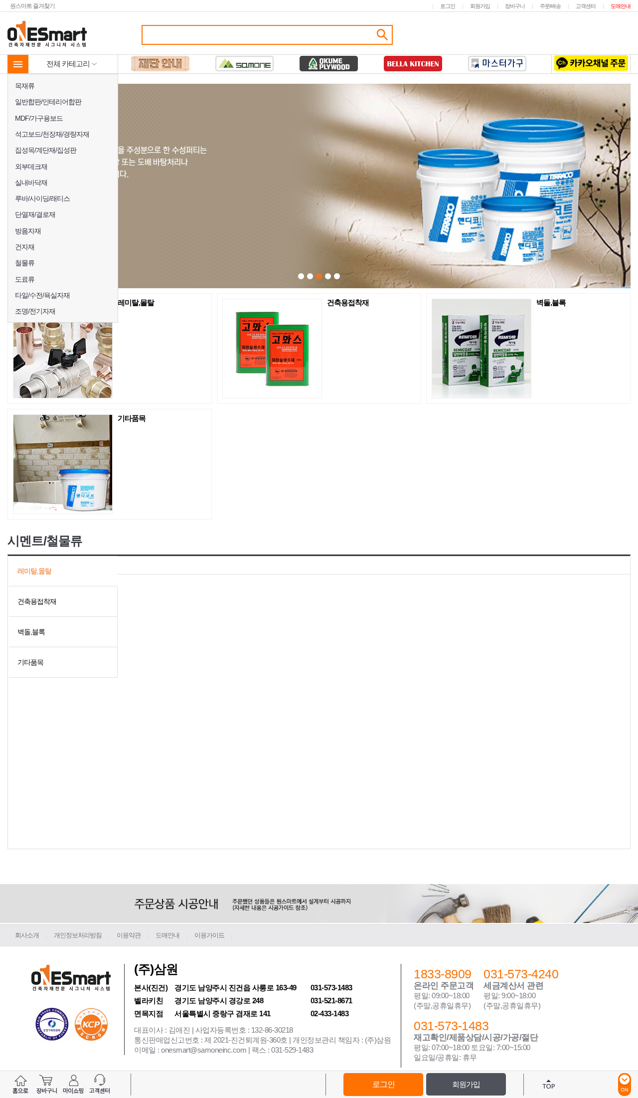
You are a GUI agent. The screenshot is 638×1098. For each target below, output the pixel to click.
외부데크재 (31, 167)
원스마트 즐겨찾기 (32, 5)
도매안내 (621, 6)
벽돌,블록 (551, 303)
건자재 (24, 247)
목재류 (24, 86)
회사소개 (27, 935)
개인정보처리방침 (78, 935)
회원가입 (480, 6)
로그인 (447, 6)
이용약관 (129, 935)
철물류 (24, 263)
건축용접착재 (348, 303)
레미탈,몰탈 (136, 303)
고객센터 (586, 6)
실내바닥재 (31, 182)
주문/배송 (550, 6)
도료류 (24, 279)
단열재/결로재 (35, 214)
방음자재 (28, 231)
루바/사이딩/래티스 (42, 198)
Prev (185, 187)
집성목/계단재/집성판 (45, 150)
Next (455, 187)
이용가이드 (209, 935)
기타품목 (132, 418)
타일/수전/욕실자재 (42, 295)
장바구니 (515, 6)
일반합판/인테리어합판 (48, 102)
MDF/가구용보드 (39, 118)
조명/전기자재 (35, 311)
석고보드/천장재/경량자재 (52, 134)
